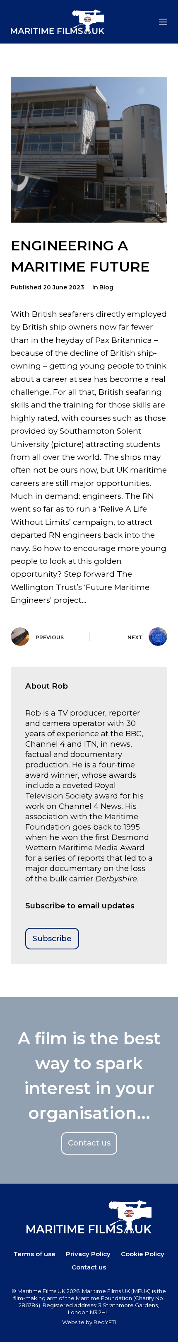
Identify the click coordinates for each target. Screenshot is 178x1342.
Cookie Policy (142, 1254)
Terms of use (34, 1254)
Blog (106, 287)
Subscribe (52, 938)
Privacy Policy (88, 1254)
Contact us (89, 1267)
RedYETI (105, 1322)
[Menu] (163, 22)
